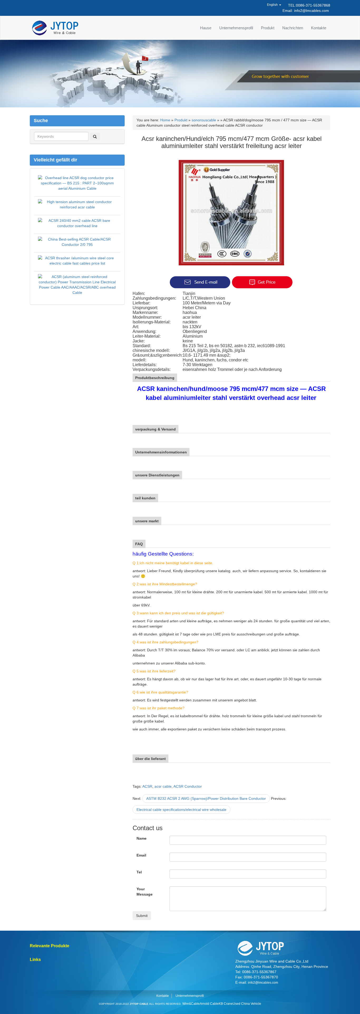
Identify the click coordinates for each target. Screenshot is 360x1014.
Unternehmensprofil (236, 28)
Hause (205, 28)
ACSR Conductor (187, 786)
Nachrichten (292, 28)
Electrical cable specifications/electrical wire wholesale (181, 809)
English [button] (273, 5)
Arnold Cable (209, 1004)
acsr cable (163, 786)
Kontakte (318, 28)
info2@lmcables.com (311, 10)
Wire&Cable (191, 1004)
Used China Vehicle (247, 1004)
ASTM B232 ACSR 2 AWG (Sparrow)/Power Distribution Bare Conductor (206, 798)
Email (141, 855)
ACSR (147, 786)
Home (165, 120)
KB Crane (226, 1004)
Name (142, 838)
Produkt (267, 28)
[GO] (95, 136)
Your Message (145, 891)
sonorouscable (204, 120)
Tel (139, 872)
